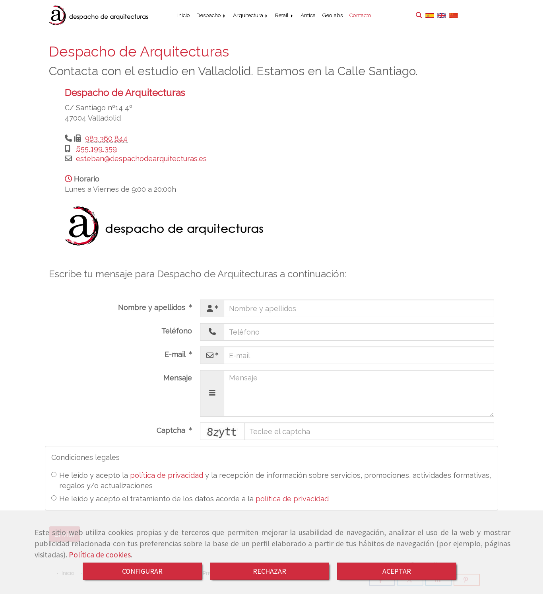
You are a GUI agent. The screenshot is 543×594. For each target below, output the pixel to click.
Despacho (209, 15)
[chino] (453, 15)
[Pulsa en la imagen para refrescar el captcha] (222, 431)
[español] (429, 15)
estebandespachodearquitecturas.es (141, 158)
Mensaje (177, 378)
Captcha (172, 430)
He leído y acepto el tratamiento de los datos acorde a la (194, 499)
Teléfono (176, 331)
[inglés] (441, 15)
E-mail (176, 354)
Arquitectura (249, 15)
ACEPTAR (396, 571)
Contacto (360, 15)
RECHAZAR (269, 571)
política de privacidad (166, 475)
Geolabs (332, 15)
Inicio (183, 15)
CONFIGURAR (142, 571)
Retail (282, 15)
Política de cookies (100, 554)
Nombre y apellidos (152, 307)
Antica (308, 15)
